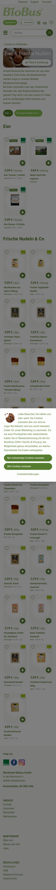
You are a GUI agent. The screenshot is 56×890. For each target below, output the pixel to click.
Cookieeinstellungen (28, 474)
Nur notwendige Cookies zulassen (25, 457)
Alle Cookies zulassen (19, 466)
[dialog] (28, 445)
